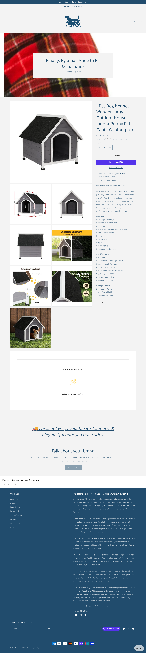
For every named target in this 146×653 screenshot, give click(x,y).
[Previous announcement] (4, 6)
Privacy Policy (15, 511)
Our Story (13, 503)
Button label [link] (73, 467)
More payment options (116, 167)
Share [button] (101, 302)
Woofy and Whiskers (21, 648)
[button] (4, 21)
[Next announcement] (141, 6)
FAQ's (12, 527)
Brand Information (17, 507)
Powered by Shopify (33, 648)
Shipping (109, 139)
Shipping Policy (16, 523)
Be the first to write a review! (73, 400)
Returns (13, 519)
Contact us (14, 499)
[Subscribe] (48, 628)
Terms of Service (16, 515)
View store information (107, 180)
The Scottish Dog (9, 484)
